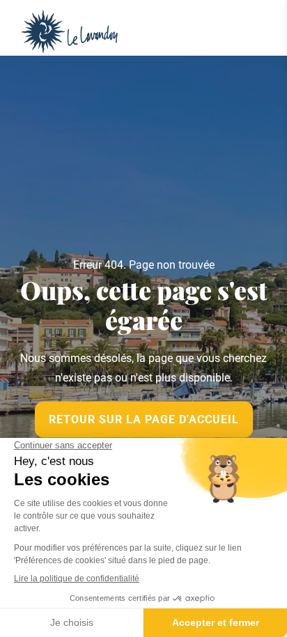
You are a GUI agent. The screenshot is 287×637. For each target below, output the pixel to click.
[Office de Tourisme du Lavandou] (69, 32)
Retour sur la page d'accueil (144, 418)
